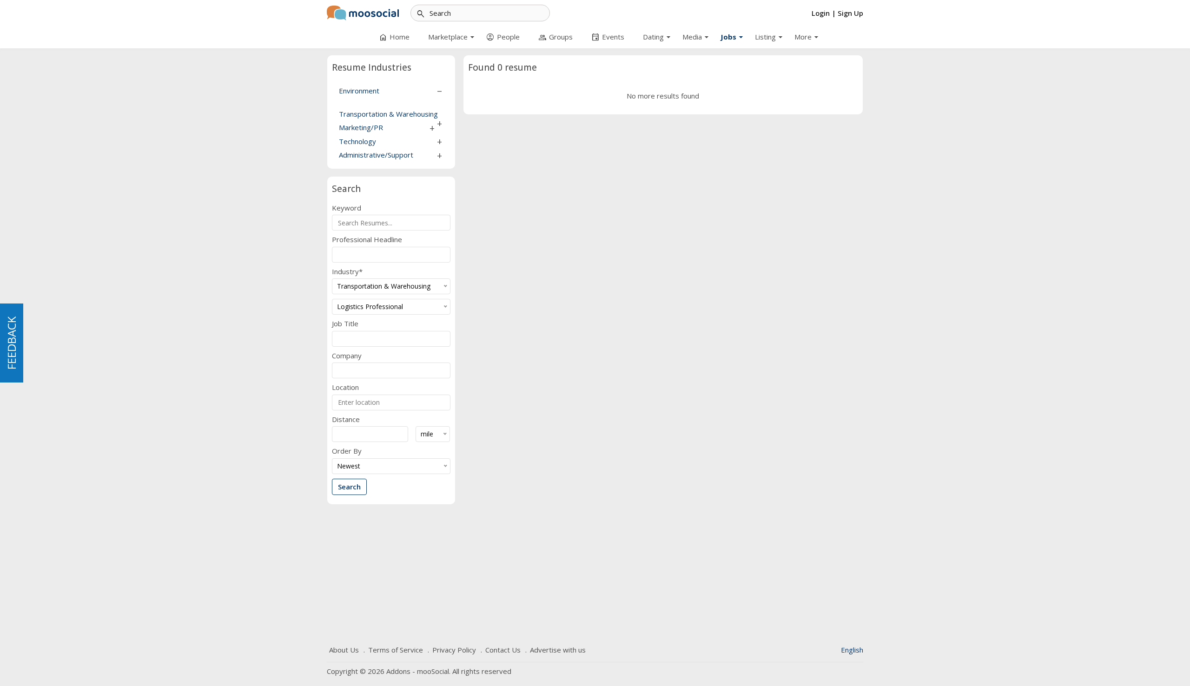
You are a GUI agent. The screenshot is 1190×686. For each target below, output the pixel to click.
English (852, 649)
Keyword (346, 208)
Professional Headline (367, 239)
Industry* (347, 271)
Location (345, 387)
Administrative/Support (376, 154)
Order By (347, 451)
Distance (346, 419)
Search (349, 486)
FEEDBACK (11, 343)
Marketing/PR (361, 127)
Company (347, 355)
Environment (359, 90)
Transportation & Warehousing (388, 114)
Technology (357, 141)
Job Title (345, 323)
